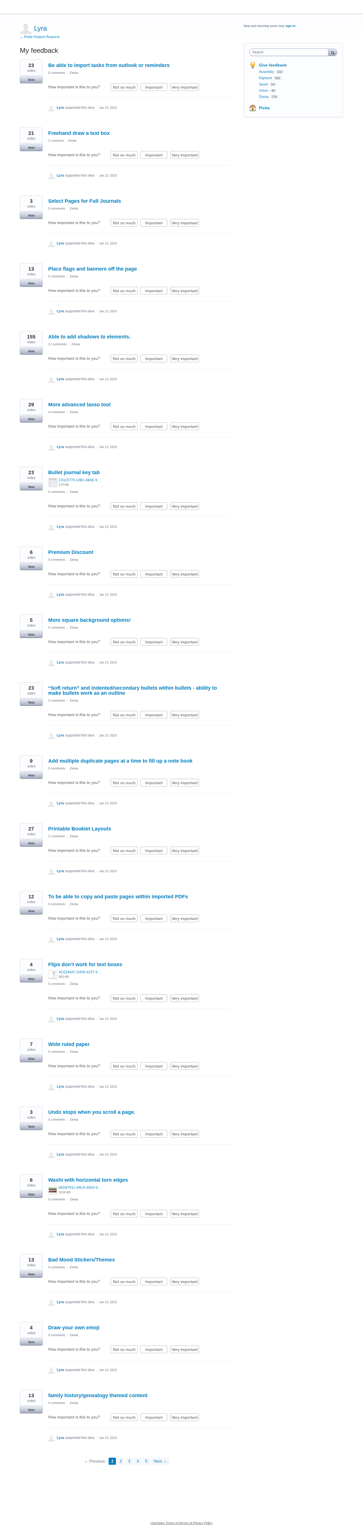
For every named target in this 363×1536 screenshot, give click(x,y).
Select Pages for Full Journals (84, 201)
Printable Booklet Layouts (79, 829)
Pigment (266, 78)
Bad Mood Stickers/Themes (81, 1260)
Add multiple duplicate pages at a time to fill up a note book (120, 761)
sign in (290, 26)
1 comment (56, 140)
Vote (31, 79)
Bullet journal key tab (74, 472)
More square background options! (89, 620)
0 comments (56, 72)
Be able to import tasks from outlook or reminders (109, 65)
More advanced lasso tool (79, 404)
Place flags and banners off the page (92, 269)
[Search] (332, 52)
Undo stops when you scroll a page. (91, 1112)
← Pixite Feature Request (39, 37)
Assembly (267, 72)
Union (264, 91)
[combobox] (290, 52)
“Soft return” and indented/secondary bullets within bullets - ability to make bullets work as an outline (132, 690)
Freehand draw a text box (79, 133)
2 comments (56, 836)
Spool (264, 84)
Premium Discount (70, 552)
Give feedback (273, 65)
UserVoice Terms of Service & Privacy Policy (181, 1523)
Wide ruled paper (69, 1044)
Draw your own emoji (74, 1327)
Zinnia (74, 72)
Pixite (264, 108)
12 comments (57, 344)
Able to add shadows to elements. (89, 337)
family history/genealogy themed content (97, 1395)
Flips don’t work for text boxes (85, 964)
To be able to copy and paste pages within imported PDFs (118, 896)
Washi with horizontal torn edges (88, 1180)
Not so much (125, 88)
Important (156, 88)
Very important (185, 88)
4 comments (56, 412)
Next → (160, 1461)
